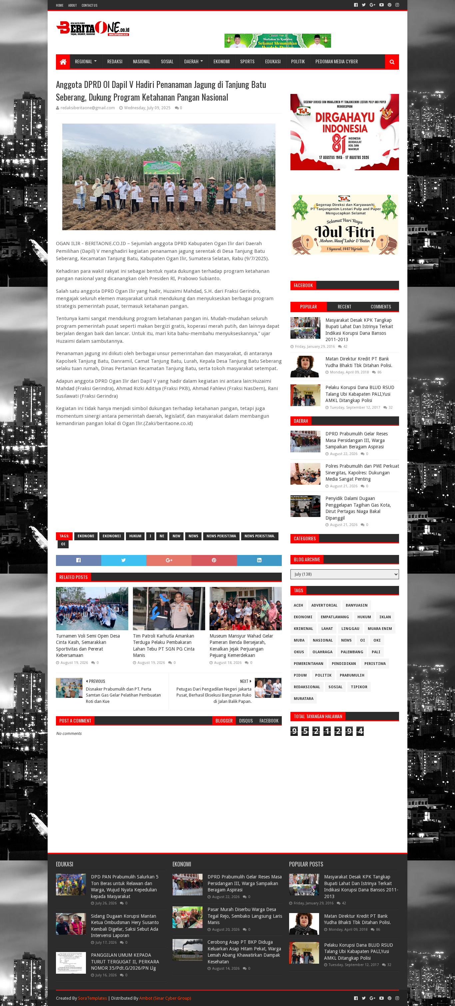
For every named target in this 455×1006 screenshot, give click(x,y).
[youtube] (381, 5)
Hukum (135, 536)
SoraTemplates (92, 998)
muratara (303, 699)
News (193, 536)
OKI (377, 640)
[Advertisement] (169, 479)
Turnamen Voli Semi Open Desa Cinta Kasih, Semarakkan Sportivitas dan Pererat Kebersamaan (88, 645)
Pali (376, 652)
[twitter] (363, 5)
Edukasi (272, 61)
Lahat (327, 629)
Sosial (167, 61)
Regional (83, 61)
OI (63, 544)
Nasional (141, 61)
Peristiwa (375, 664)
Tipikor (359, 687)
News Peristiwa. (259, 536)
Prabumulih (352, 675)
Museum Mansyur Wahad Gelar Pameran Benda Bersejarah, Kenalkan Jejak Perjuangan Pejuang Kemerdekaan (241, 645)
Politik (298, 61)
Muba (299, 640)
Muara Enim (380, 629)
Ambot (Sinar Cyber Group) (165, 998)
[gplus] (372, 5)
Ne (162, 536)
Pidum (300, 675)
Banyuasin (357, 605)
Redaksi (114, 61)
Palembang (352, 652)
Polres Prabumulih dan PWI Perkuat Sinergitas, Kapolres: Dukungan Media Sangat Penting (362, 472)
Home (59, 5)
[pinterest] (389, 5)
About (72, 5)
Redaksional (307, 687)
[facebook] (356, 5)
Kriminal (303, 629)
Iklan (385, 617)
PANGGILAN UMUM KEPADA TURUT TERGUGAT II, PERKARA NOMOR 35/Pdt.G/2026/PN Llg (125, 961)
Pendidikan (344, 664)
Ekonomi (221, 61)
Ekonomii (112, 536)
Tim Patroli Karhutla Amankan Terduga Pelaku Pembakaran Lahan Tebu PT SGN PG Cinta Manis (164, 645)
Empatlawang (335, 617)
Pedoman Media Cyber (336, 61)
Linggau (350, 629)
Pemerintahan (308, 664)
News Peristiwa (221, 536)
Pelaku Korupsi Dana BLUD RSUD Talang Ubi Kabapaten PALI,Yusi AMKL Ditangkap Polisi (359, 394)
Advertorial (324, 605)
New (176, 536)
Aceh (298, 605)
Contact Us (89, 5)
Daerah (191, 61)
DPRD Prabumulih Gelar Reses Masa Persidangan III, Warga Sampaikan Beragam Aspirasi (356, 440)
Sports (247, 61)
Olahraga (322, 652)
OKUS (299, 652)
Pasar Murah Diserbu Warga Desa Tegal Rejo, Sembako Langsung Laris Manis (245, 916)
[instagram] (396, 5)
